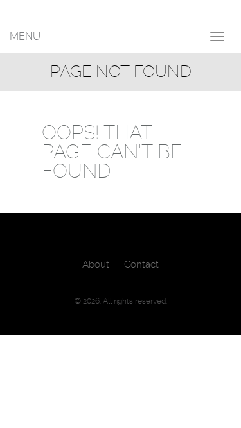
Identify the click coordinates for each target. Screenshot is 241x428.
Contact (141, 264)
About (95, 264)
